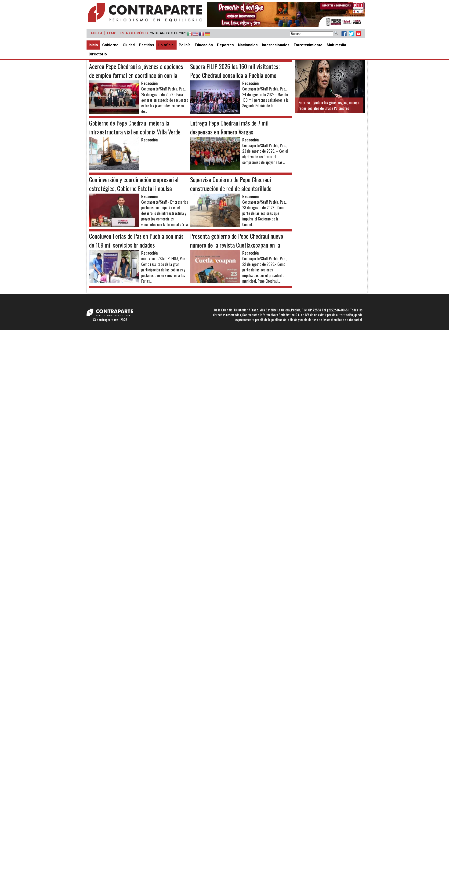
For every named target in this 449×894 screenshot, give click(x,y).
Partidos (146, 45)
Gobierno (110, 45)
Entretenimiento (308, 45)
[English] (193, 34)
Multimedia (336, 45)
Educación (204, 45)
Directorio (98, 54)
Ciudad (129, 45)
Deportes (225, 45)
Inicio (93, 45)
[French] (199, 34)
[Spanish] (188, 34)
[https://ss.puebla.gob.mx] (286, 14)
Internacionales (276, 45)
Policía (185, 45)
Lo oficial (166, 45)
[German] (205, 34)
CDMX (111, 33)
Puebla (96, 33)
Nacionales (248, 45)
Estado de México (134, 33)
